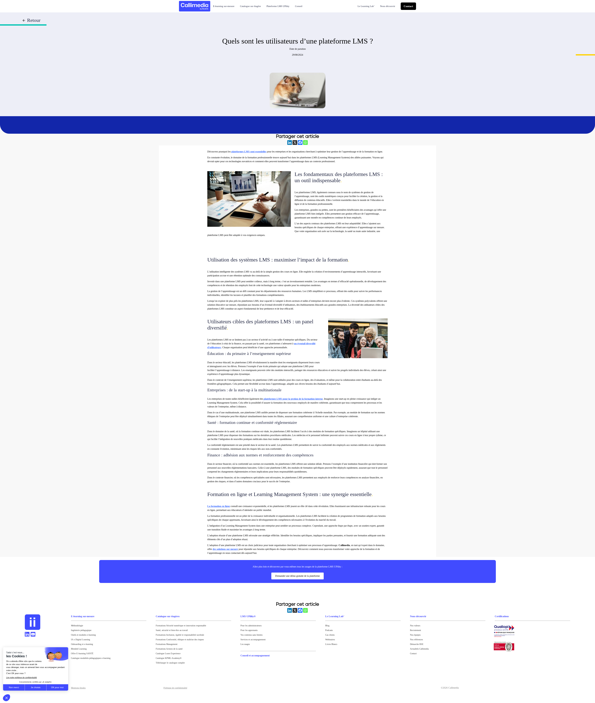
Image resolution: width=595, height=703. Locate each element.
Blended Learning (79, 649)
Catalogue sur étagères (168, 616)
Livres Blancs (331, 644)
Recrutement (415, 630)
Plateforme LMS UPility (278, 6)
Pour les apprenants (249, 630)
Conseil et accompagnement (255, 655)
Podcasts (329, 630)
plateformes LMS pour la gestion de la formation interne (293, 399)
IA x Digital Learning (80, 639)
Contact (408, 6)
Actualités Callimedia (419, 649)
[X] (295, 142)
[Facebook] (300, 142)
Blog (327, 625)
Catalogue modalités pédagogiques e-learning (90, 658)
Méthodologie (77, 625)
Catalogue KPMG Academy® (169, 658)
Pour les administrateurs (251, 625)
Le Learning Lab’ (366, 6)
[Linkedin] (289, 142)
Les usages (245, 644)
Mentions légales (78, 688)
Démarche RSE (416, 644)
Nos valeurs (415, 625)
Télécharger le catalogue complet (170, 663)
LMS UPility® (248, 616)
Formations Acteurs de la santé (169, 649)
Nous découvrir (387, 6)
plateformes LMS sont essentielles (248, 151)
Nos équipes (415, 635)
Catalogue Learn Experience (168, 653)
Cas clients (330, 635)
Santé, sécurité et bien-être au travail (172, 630)
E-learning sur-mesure (223, 6)
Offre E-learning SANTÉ (82, 653)
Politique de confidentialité (175, 688)
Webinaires (330, 639)
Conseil (298, 6)
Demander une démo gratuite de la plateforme (297, 576)
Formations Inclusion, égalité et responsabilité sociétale (180, 635)
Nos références (416, 639)
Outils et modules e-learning (83, 635)
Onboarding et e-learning (82, 644)
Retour (33, 20)
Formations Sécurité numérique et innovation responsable (181, 625)
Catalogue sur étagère (250, 6)
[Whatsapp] (305, 142)
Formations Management (166, 644)
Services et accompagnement (253, 639)
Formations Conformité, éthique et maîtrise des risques (180, 639)
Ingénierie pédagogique (81, 630)
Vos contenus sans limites (251, 635)
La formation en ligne (218, 506)
